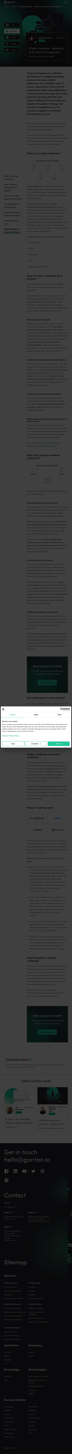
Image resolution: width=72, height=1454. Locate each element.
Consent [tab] (12, 714)
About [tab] (59, 714)
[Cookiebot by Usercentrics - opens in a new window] (61, 709)
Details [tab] (36, 714)
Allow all (59, 744)
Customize (34, 744)
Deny (13, 744)
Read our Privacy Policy (10, 736)
